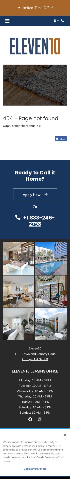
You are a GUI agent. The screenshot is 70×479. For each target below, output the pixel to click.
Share (62, 138)
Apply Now (40, 194)
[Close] (64, 435)
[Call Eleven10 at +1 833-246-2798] (63, 21)
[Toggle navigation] (7, 21)
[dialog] (35, 452)
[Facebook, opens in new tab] (30, 419)
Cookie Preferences (35, 468)
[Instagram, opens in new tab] (39, 419)
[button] (35, 8)
